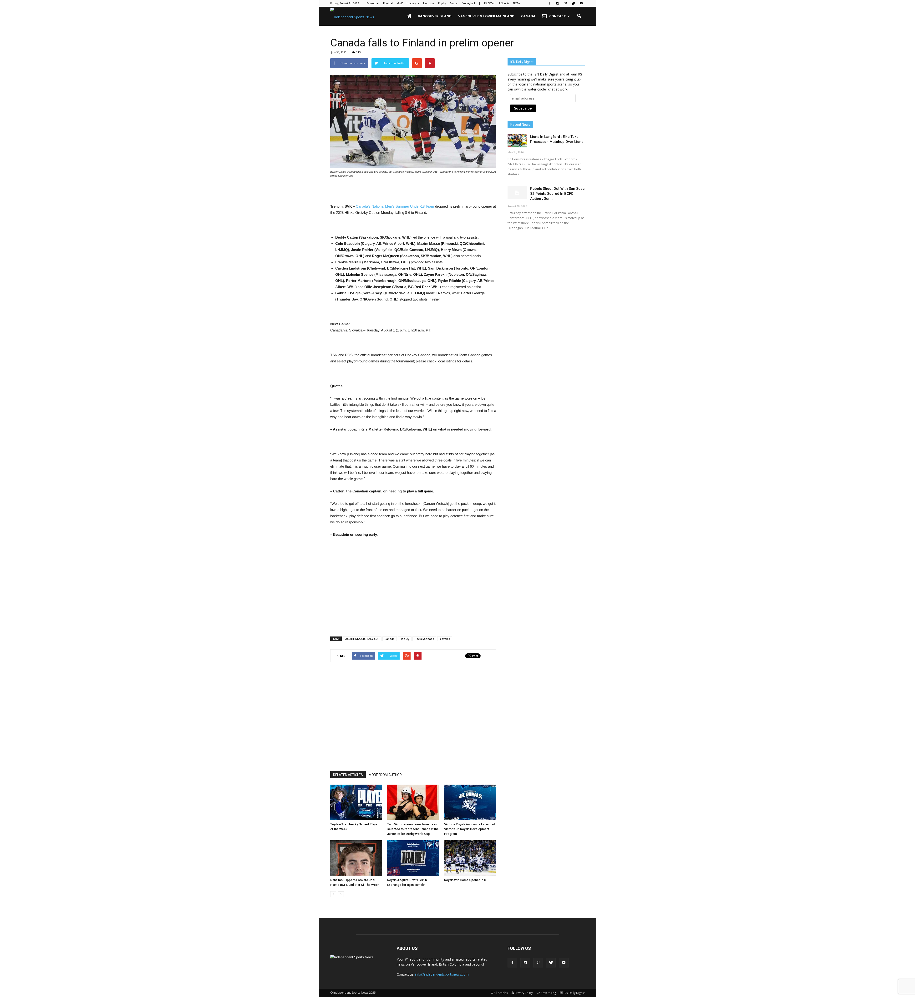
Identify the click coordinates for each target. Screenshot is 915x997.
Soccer (454, 3)
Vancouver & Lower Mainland (486, 16)
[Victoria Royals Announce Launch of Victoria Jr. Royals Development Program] (470, 802)
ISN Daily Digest (574, 993)
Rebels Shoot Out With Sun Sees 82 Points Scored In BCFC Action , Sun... (557, 193)
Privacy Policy (524, 993)
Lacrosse (428, 3)
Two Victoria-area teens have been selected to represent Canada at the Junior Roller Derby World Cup (413, 829)
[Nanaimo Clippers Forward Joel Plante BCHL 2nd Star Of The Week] (356, 858)
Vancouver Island (435, 16)
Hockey (411, 3)
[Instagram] (557, 3)
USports (504, 3)
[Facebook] (549, 3)
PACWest (489, 3)
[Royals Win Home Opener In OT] (470, 858)
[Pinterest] (565, 3)
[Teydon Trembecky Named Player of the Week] (356, 802)
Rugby (442, 3)
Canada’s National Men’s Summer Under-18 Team (395, 206)
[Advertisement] (413, 191)
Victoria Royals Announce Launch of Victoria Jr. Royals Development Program (469, 829)
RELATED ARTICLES (348, 775)
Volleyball (469, 3)
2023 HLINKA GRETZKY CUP (362, 639)
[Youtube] (581, 3)
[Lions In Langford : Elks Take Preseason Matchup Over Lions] (517, 140)
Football (388, 3)
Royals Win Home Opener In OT (466, 880)
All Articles (501, 993)
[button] (579, 16)
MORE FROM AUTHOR (385, 775)
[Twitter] (573, 3)
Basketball (372, 3)
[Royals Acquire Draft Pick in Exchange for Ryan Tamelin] (413, 858)
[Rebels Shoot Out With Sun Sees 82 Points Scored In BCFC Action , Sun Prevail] (517, 192)
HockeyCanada (424, 639)
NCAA (516, 3)
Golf (400, 3)
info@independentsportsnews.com (442, 974)
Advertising (548, 993)
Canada (528, 16)
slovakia (444, 639)
